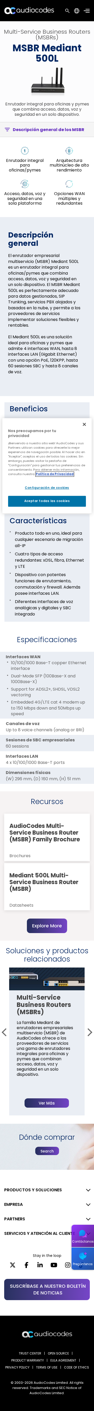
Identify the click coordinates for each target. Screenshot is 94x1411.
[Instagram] (68, 1267)
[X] (12, 1267)
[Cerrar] (84, 424)
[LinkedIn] (40, 1267)
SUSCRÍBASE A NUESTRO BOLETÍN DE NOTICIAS (48, 1289)
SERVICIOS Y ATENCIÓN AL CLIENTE (39, 1233)
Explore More (47, 925)
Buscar (67, 10)
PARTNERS (14, 1219)
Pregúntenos (83, 1264)
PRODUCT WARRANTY (27, 1360)
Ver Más (47, 1103)
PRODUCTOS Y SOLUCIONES (33, 1190)
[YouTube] (54, 1267)
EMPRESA (13, 1204)
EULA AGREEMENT (63, 1360)
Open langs (76, 10)
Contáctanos (83, 1241)
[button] (6, 1032)
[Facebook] (26, 1267)
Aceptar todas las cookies (47, 501)
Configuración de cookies (47, 488)
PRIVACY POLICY (17, 1367)
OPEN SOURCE (58, 1353)
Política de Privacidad (55, 474)
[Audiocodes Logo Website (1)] (29, 10)
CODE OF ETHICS (76, 1367)
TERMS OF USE (46, 1367)
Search (47, 1151)
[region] (47, 465)
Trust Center (30, 1353)
